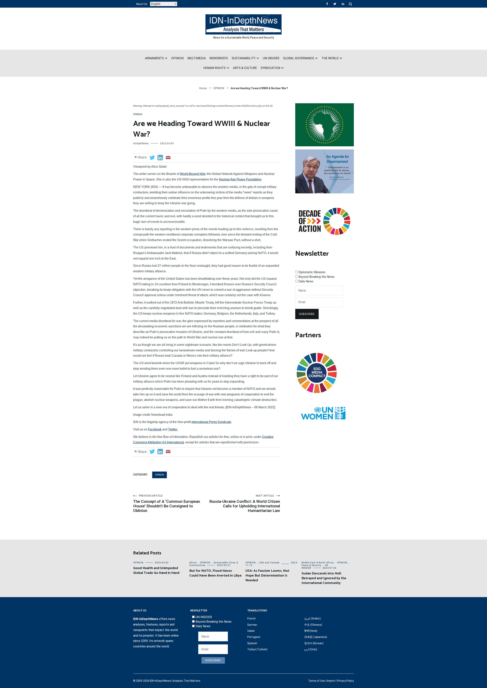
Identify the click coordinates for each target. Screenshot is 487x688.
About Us (141, 4)
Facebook (155, 429)
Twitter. (173, 429)
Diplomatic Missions (311, 272)
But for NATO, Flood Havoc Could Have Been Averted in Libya (215, 573)
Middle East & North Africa (317, 562)
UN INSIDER (271, 58)
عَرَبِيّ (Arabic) (312, 618)
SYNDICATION (270, 68)
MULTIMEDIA (196, 58)
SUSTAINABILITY (243, 58)
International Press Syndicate (211, 422)
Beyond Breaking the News (316, 277)
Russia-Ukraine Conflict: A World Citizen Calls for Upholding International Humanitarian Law (244, 503)
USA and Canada (269, 562)
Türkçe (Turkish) (257, 649)
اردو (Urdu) (310, 649)
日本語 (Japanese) (315, 636)
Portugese (253, 636)
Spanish (252, 643)
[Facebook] (327, 4)
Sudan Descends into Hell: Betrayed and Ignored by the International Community (324, 578)
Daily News (305, 281)
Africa (193, 562)
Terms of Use (316, 680)
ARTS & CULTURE (245, 68)
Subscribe (307, 314)
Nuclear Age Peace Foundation (240, 179)
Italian (251, 630)
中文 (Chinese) (313, 624)
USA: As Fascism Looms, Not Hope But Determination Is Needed (267, 575)
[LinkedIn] (343, 4)
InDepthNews (141, 143)
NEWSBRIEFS (218, 58)
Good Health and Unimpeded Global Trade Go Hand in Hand (156, 570)
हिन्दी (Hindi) (310, 630)
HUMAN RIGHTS (214, 68)
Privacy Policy (345, 680)
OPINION (177, 58)
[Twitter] (335, 4)
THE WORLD (330, 58)
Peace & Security (311, 565)
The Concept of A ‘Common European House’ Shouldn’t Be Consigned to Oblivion (166, 503)
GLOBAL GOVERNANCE (298, 58)
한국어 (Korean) (313, 643)
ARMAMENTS (154, 58)
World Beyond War (192, 173)
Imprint (331, 680)
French (251, 618)
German (252, 624)
